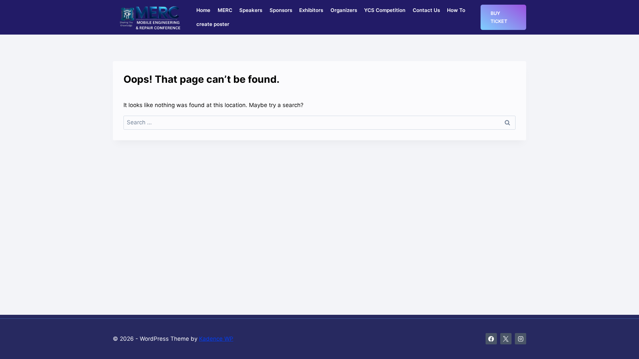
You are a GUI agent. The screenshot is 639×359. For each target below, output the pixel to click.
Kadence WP (216, 338)
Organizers (343, 10)
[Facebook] (491, 338)
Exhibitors (311, 10)
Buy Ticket (499, 17)
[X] (506, 338)
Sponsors (281, 10)
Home (203, 10)
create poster (212, 24)
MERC (225, 10)
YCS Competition (384, 10)
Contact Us (426, 10)
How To (456, 10)
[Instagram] (520, 338)
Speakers (250, 10)
